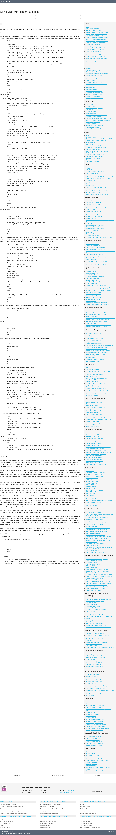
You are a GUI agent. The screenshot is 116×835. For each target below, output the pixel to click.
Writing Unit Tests (90, 611)
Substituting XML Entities (92, 381)
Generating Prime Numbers (93, 96)
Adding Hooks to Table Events (93, 462)
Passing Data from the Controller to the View (97, 516)
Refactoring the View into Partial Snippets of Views (98, 536)
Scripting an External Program (93, 753)
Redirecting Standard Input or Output (95, 228)
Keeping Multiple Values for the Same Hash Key (98, 178)
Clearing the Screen (91, 712)
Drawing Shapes (45, 827)
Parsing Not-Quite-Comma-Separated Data (96, 416)
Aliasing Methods (90, 357)
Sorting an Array (90, 144)
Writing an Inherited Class (92, 278)
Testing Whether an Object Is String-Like (96, 47)
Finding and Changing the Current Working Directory (99, 237)
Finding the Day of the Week (93, 122)
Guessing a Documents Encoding (94, 387)
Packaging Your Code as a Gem (94, 644)
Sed (1, 809)
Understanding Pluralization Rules (94, 524)
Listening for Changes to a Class (94, 343)
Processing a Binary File (92, 230)
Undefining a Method (91, 356)
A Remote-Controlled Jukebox (93, 590)
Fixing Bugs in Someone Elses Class (95, 342)
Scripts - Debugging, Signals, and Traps (12, 806)
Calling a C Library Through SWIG (94, 741)
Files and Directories (91, 200)
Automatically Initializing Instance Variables (96, 349)
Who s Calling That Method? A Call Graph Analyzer (98, 627)
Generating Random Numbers (93, 77)
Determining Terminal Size (92, 714)
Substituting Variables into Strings (94, 30)
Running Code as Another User (93, 757)
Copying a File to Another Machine (94, 490)
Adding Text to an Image (92, 405)
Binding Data (84, 811)
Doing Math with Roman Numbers (94, 92)
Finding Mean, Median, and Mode (94, 82)
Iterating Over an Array (91, 137)
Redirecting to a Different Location (94, 519)
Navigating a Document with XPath (94, 374)
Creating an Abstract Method (93, 295)
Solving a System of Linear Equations (95, 87)
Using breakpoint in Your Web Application (96, 552)
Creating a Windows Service (93, 678)
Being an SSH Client (91, 488)
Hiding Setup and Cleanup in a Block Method (97, 263)
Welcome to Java (45, 819)
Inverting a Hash (90, 185)
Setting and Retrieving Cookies (93, 533)
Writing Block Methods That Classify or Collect (97, 257)
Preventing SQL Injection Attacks (94, 459)
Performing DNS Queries (92, 478)
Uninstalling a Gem (90, 640)
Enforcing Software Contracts (93, 361)
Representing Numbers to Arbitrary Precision (97, 73)
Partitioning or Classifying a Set (93, 161)
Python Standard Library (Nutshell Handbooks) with (97, 816)
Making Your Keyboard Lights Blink (94, 721)
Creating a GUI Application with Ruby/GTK (96, 726)
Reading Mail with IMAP (92, 481)
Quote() (2, 825)
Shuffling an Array (90, 153)
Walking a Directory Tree (92, 221)
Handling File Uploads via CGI (93, 502)
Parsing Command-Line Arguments (94, 707)
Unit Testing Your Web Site (92, 550)
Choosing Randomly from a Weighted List (96, 187)
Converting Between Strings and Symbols (96, 39)
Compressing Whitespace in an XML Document (97, 385)
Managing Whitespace (91, 46)
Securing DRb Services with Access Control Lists (98, 581)
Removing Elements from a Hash (94, 175)
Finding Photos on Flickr (92, 562)
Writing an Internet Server (92, 495)
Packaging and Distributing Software (95, 633)
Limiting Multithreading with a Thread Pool (96, 686)
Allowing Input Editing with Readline (95, 719)
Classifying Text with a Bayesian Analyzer (96, 61)
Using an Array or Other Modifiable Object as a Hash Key (100, 177)
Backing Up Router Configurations (50, 804)
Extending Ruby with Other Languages (95, 736)
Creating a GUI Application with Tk (94, 723)
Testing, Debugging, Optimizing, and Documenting (98, 599)
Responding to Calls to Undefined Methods (96, 347)
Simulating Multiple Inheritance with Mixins (96, 312)
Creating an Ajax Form (91, 542)
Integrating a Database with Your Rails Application (98, 522)
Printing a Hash (90, 183)
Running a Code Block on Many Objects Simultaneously (100, 685)
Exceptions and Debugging (88, 813)
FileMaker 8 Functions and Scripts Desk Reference (16, 816)
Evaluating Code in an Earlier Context (95, 354)
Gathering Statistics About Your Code (95, 662)
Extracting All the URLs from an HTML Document (98, 390)
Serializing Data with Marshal (93, 436)
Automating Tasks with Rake (93, 654)
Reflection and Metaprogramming (94, 333)
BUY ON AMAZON (97, 791)
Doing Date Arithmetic (91, 113)
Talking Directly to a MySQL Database (95, 448)
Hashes (88, 168)
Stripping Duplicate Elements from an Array (96, 140)
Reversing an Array (90, 142)
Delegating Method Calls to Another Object (96, 285)
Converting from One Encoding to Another (96, 388)
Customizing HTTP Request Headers (95, 476)
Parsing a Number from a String (94, 70)
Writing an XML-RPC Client (92, 564)
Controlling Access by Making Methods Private (97, 304)
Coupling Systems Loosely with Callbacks (96, 264)
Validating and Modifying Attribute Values (96, 282)
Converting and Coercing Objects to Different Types (98, 287)
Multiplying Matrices (91, 85)
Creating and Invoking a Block (93, 245)
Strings (87, 27)
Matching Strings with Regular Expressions (96, 56)
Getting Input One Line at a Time (94, 703)
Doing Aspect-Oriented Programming (95, 359)
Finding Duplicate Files (91, 764)
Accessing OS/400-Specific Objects (10, 811)
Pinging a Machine (90, 493)
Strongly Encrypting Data (92, 412)
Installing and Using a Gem (92, 637)
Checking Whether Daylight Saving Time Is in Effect (98, 118)
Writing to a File (90, 213)
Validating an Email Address (93, 60)
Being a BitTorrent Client (92, 491)
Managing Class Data (91, 275)
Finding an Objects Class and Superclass (96, 335)
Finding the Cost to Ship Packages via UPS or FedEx (99, 574)
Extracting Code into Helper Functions (95, 535)
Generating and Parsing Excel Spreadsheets (97, 417)
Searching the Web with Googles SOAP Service (97, 569)
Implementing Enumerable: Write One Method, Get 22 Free (100, 318)
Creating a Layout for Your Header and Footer (97, 517)
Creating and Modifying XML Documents (96, 383)
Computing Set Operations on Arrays (95, 160)
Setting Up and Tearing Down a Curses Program (98, 710)
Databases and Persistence (93, 433)
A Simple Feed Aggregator (92, 395)
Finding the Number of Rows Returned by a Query (98, 447)
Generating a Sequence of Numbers (95, 94)
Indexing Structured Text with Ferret (94, 441)
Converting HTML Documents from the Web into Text (99, 393)
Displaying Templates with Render (94, 521)
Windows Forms (85, 806)
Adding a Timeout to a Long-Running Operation (97, 129)
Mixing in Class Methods (92, 316)
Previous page (17, 17)
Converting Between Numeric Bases (95, 78)
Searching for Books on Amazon (94, 560)
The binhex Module (86, 819)
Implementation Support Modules (90, 827)
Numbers (88, 68)
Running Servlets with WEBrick (93, 504)
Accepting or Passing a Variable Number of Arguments (99, 290)
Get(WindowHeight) (5, 823)
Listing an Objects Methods (92, 336)
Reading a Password (91, 717)
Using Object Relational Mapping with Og (96, 454)
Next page (98, 17)
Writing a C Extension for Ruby (93, 738)
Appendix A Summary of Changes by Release (13, 813)
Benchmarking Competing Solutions (95, 623)
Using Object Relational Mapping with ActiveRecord (98, 452)
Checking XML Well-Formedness (94, 369)
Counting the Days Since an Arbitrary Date (96, 115)
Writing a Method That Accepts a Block (95, 247)
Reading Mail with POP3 (92, 483)
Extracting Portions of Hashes (93, 192)
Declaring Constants (91, 301)
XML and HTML (90, 367)
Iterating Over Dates (91, 111)
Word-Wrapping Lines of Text (93, 53)
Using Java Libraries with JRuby (94, 745)
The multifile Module (86, 823)
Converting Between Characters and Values (97, 37)
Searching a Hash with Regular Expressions (97, 194)
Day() (1, 819)
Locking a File (89, 223)
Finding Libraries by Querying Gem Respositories (98, 635)
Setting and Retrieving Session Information (96, 531)
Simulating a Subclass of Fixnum (94, 91)
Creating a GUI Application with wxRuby (96, 724)
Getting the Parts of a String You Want (95, 49)
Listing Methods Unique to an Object (95, 338)
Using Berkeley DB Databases (93, 443)
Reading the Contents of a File (93, 211)
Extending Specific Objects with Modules (96, 314)
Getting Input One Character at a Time (95, 705)
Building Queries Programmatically (94, 455)
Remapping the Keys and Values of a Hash (96, 190)
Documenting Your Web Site (93, 549)
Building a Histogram (91, 189)
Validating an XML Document (93, 380)
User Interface (89, 702)
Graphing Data (89, 409)
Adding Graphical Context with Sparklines (96, 410)
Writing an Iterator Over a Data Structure (96, 254)
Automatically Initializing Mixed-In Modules (96, 326)
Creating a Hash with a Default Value (95, 171)
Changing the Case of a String (93, 44)
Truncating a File (90, 234)
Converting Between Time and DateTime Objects (98, 120)
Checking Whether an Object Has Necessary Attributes (99, 345)
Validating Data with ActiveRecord (94, 457)
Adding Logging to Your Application (94, 608)
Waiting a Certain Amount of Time (94, 127)
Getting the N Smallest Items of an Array (95, 154)
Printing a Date (89, 109)
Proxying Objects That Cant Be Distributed (96, 585)
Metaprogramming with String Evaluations (96, 352)
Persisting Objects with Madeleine (94, 438)
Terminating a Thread (91, 683)
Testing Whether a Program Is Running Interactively (98, 709)
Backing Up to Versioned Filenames (95, 225)
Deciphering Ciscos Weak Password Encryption (54, 809)
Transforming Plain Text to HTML (94, 392)
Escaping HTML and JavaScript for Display (96, 529)
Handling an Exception (91, 604)
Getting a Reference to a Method (94, 340)
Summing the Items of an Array (93, 149)
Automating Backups (91, 765)
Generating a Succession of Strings (94, 54)
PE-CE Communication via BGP (49, 813)
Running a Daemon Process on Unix (95, 676)
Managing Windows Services (93, 755)
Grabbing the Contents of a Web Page (95, 472)
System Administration (91, 751)
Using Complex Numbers (92, 89)
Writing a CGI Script (91, 498)
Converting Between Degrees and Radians (96, 84)
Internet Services (90, 471)
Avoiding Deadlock (90, 695)
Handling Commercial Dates (93, 123)
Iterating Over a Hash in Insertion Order (95, 182)
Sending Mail (89, 479)
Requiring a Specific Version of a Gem (95, 639)
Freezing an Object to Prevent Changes (95, 297)
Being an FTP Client (91, 485)
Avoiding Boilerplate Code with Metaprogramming (98, 350)
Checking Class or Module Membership (95, 276)
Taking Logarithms (90, 80)
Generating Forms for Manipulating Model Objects (98, 540)
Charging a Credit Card (92, 573)
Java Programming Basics (48, 821)
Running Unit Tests (90, 613)
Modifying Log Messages (47, 811)
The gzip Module (85, 821)
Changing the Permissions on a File (95, 206)
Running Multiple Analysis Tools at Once (96, 625)
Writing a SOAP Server (91, 567)
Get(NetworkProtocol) (6, 821)
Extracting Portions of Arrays (93, 158)
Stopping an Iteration (91, 259)
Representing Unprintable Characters (95, 35)
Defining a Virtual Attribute (92, 283)
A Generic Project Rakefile (92, 668)
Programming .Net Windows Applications (93, 801)
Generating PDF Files (91, 424)
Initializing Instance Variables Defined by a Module (98, 325)
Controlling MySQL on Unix (92, 445)
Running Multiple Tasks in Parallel (94, 666)
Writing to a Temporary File (92, 214)
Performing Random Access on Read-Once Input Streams (100, 220)
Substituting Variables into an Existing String (97, 32)
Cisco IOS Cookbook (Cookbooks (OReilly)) (53, 801)
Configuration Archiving (47, 806)
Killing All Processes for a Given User (95, 771)
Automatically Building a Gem (93, 661)
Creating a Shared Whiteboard (93, 580)
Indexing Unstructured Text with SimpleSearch (97, 440)
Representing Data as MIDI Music (94, 426)
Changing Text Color (91, 716)
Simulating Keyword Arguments (93, 292)
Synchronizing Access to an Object (94, 681)
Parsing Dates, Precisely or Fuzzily (94, 108)
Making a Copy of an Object (93, 299)
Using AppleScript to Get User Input (94, 730)
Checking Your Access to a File (93, 204)
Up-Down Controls (85, 809)
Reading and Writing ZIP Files (93, 421)
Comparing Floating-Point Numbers (94, 72)
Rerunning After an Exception (93, 606)
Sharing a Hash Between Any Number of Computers (99, 576)
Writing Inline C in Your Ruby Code (94, 743)
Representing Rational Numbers (94, 75)
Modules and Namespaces (92, 311)
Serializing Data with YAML (92, 434)
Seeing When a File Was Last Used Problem (97, 207)
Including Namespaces (91, 323)
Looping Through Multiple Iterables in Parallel (97, 261)
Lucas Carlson (69, 790)
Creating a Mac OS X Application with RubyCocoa (98, 728)
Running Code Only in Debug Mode (95, 601)
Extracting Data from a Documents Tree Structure (98, 371)
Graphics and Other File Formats (94, 402)
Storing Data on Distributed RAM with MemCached (98, 586)
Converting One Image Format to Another (96, 407)
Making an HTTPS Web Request (94, 474)
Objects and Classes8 (91, 271)
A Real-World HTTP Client (92, 505)
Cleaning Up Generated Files (93, 659)
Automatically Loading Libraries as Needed (96, 321)
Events (82, 804)
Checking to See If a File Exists (93, 202)
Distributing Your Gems (91, 645)
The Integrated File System (8, 804)
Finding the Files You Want (92, 235)
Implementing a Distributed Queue (94, 578)
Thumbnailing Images (91, 404)
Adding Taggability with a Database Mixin (96, 464)
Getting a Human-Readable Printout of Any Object (98, 288)
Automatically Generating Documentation (96, 657)
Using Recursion (45, 825)
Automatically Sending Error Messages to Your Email (99, 547)
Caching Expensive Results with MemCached (97, 588)
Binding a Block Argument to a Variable (95, 249)
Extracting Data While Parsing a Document (96, 373)
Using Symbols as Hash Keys (93, 170)
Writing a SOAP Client (91, 566)
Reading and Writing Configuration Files (96, 423)
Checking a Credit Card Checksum (94, 98)
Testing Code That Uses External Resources (97, 614)
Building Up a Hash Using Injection (94, 156)
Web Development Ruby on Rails (94, 512)
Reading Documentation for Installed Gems (96, 642)
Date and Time (89, 104)
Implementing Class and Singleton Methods (96, 302)
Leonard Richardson (66, 792)
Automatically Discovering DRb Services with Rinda (98, 583)
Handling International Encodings (94, 51)
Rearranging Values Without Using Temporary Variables (99, 139)
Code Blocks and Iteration (92, 244)
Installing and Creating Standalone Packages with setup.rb (100, 647)
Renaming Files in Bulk (91, 762)
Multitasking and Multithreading (93, 674)
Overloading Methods (91, 280)
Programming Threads (47, 823)
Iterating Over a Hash (91, 180)
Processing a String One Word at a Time (96, 42)
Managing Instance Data (92, 273)
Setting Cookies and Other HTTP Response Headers (99, 500)
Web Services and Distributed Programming (97, 559)
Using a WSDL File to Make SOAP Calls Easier (97, 571)
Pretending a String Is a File (93, 227)
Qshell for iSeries (6, 801)
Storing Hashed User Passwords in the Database (98, 528)
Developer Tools (5, 827)
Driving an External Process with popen (95, 688)
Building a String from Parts (92, 28)
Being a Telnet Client (91, 486)
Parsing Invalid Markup (91, 376)
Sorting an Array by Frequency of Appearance (97, 151)
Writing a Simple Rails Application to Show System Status (100, 514)
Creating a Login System (92, 526)
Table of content (58, 17)
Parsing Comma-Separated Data (94, 414)
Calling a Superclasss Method (93, 294)
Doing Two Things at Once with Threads (96, 679)
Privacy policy (111, 831)
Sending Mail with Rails (92, 545)
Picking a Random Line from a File (94, 216)
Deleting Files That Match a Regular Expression (97, 760)
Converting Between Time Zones (94, 116)
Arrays (87, 135)
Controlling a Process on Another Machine (96, 693)
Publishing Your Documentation (94, 664)
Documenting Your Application (93, 620)
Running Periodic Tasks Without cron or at (96, 758)
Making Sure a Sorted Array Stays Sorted (96, 147)
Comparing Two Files (91, 218)
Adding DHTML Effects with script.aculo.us (96, 538)
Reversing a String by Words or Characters (96, 34)
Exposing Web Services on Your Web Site (96, 543)
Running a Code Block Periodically (94, 125)
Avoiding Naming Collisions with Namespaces (97, 319)
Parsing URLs (89, 497)
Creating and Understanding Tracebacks (96, 609)
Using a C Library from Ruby (93, 740)
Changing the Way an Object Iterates (95, 256)
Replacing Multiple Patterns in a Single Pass (97, 58)
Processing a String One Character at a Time (97, 41)
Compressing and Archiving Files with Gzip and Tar (98, 419)
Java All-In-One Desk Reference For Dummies (54, 816)
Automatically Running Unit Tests (94, 656)
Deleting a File (89, 232)
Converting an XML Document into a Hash (96, 378)
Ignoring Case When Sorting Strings (95, 146)
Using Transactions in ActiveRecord (94, 461)
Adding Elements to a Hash (92, 173)
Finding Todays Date (91, 106)
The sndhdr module (86, 825)
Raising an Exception (91, 602)
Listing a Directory (90, 209)
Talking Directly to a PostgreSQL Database (96, 450)
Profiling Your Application (92, 621)
